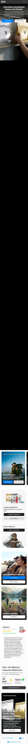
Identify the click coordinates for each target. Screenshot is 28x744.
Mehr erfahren (19, 482)
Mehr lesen (12, 730)
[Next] (22, 227)
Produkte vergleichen (14, 514)
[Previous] (3, 227)
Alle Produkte (14, 518)
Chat (23, 738)
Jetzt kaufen (7, 21)
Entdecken (14, 616)
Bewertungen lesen (14, 687)
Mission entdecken (14, 530)
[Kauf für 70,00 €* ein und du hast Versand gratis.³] (24, 1)
